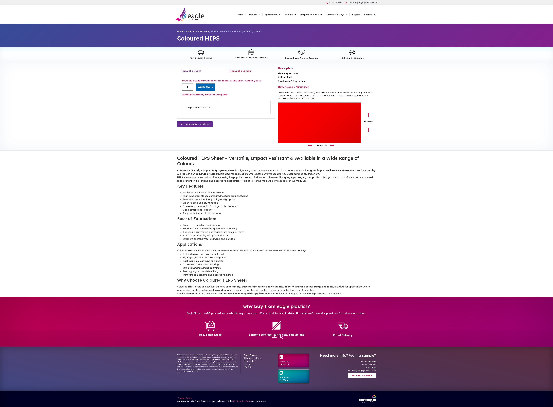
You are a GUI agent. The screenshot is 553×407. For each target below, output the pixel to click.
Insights (356, 14)
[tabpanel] (226, 97)
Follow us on (284, 362)
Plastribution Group (242, 401)
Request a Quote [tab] (191, 71)
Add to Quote (205, 87)
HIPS (188, 31)
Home (240, 14)
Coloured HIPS (201, 31)
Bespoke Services (309, 14)
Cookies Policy (184, 398)
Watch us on (284, 377)
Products (252, 14)
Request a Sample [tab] (241, 71)
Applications (271, 14)
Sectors (289, 14)
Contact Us (369, 14)
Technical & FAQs (335, 14)
